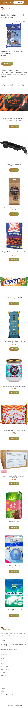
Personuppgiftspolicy (7, 694)
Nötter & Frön (19, 51)
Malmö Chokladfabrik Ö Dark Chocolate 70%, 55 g (14, 342)
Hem (2, 20)
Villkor (3, 691)
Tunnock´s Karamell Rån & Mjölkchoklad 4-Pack (14, 431)
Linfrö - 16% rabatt (14, 521)
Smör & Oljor (4, 672)
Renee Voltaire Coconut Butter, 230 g (14, 386)
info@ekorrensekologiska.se (9, 649)
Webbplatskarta (5, 697)
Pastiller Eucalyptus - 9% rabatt (14, 609)
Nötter (3, 53)
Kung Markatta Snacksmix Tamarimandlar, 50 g (14, 252)
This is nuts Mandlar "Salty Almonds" (14, 208)
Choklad (7, 53)
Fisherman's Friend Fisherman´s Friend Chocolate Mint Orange (14, 119)
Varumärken (4, 675)
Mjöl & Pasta (4, 666)
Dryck (2, 658)
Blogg (3, 685)
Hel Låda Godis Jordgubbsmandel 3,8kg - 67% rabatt (14, 476)
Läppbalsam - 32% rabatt (14, 565)
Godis (11, 53)
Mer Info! (7, 63)
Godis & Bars (11, 51)
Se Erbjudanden (19, 2)
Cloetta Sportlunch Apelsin (14, 297)
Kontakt (3, 688)
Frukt (2, 661)
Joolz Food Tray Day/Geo (14, 164)
